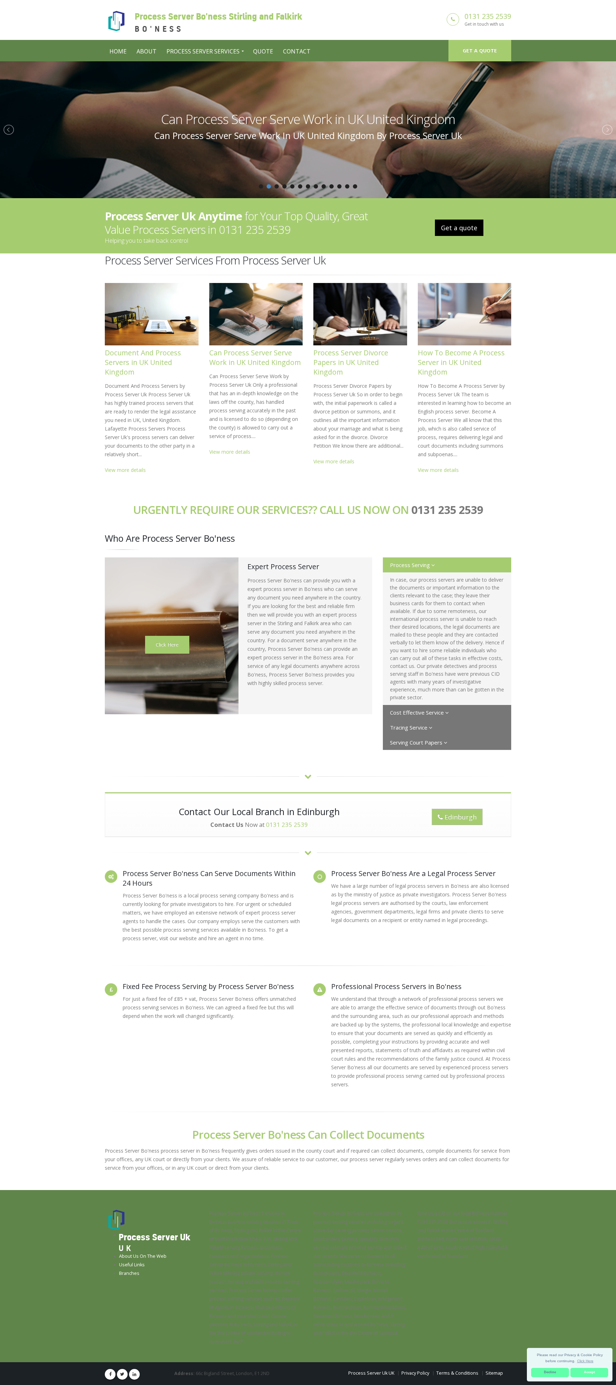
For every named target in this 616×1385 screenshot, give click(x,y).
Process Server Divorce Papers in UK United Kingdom (308, 119)
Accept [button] (589, 1372)
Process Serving (410, 564)
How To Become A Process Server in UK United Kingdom (461, 362)
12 (347, 186)
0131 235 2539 (487, 16)
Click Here (167, 644)
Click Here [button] (585, 1361)
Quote (263, 51)
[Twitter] (122, 1374)
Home (118, 51)
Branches (129, 1273)
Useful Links (132, 1265)
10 (331, 186)
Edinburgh (460, 817)
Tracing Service (409, 727)
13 (355, 186)
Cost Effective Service (417, 712)
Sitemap (494, 1373)
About (146, 51)
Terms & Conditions (457, 1373)
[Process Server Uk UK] (116, 1220)
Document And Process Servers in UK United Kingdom (143, 362)
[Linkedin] (134, 1374)
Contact (296, 51)
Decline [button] (550, 1372)
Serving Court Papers (417, 742)
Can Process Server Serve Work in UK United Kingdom (255, 357)
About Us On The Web (142, 1256)
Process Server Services (203, 51)
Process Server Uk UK (371, 1373)
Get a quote (480, 50)
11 (339, 186)
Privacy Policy (415, 1373)
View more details (125, 470)
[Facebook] (110, 1374)
